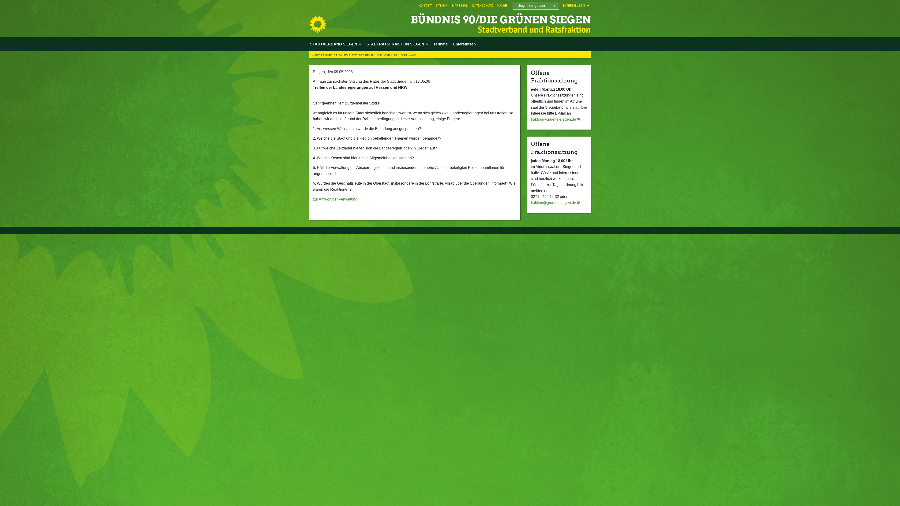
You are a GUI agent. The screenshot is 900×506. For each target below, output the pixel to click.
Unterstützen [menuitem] (464, 44)
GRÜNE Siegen (323, 54)
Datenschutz (482, 5)
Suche (502, 5)
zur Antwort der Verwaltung (335, 199)
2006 (413, 54)
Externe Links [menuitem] (574, 5)
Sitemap (441, 5)
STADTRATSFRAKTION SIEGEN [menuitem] (395, 44)
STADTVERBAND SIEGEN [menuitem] (333, 44)
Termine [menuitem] (440, 44)
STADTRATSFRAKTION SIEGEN (355, 54)
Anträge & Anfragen (392, 54)
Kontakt (425, 5)
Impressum (460, 5)
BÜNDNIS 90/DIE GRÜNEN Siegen (501, 20)
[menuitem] (425, 5)
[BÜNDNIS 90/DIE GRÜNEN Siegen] (317, 24)
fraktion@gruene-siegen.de (553, 119)
